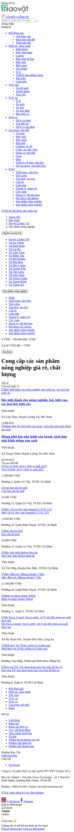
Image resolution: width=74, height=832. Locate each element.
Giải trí (20, 182)
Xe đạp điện (23, 110)
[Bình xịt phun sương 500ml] (18, 595)
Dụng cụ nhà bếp (25, 152)
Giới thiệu (14, 720)
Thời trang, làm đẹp (27, 172)
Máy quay (21, 65)
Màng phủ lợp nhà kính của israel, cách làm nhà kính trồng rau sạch (34, 438)
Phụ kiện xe (22, 114)
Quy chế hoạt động (19, 730)
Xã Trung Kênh (18, 281)
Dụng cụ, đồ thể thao (28, 195)
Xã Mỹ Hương (17, 258)
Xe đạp (20, 107)
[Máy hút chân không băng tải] (19, 552)
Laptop (20, 55)
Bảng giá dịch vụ (18, 726)
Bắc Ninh (14, 220)
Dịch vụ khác (23, 120)
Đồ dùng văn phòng (27, 198)
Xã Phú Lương (17, 265)
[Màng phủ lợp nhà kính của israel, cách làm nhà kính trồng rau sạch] (37, 429)
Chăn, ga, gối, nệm (26, 149)
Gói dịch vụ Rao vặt (17, 16)
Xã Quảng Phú (17, 268)
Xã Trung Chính (18, 278)
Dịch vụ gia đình (25, 126)
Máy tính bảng (24, 52)
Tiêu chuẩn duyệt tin (20, 733)
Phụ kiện (21, 78)
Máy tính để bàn (25, 58)
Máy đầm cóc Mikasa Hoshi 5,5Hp (21, 577)
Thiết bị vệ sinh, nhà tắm (30, 162)
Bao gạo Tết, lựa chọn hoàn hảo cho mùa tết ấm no (30, 670)
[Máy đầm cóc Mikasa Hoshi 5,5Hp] (22, 574)
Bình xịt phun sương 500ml (17, 599)
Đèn (18, 159)
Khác (12, 297)
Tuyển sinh (22, 88)
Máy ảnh (21, 62)
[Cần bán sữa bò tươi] (14, 487)
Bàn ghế (20, 143)
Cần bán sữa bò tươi (12, 491)
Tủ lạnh (20, 133)
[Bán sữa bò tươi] (11, 531)
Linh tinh (21, 185)
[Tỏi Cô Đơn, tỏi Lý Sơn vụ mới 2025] (24, 466)
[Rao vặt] (15, 11)
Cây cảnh (21, 191)
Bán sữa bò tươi (10, 534)
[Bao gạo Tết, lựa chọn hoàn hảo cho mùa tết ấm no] (31, 667)
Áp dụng (7, 352)
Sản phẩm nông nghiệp (29, 204)
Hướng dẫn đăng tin (20, 743)
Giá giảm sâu (23, 36)
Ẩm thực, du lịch (25, 178)
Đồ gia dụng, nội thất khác (31, 165)
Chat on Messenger (33, 828)
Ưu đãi (12, 736)
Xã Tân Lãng (16, 271)
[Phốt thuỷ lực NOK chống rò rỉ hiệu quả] (25, 645)
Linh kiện (21, 81)
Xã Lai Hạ (15, 249)
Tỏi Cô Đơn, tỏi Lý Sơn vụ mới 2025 (22, 469)
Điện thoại (22, 49)
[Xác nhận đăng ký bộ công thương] (22, 792)
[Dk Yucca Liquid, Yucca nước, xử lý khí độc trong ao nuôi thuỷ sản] (37, 620)
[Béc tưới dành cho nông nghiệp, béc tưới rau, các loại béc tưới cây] (37, 392)
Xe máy (20, 104)
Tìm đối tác (22, 123)
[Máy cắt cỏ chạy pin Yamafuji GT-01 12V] (26, 509)
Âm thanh (21, 68)
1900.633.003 (9, 755)
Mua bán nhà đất (25, 39)
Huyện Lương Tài (19, 223)
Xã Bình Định (17, 245)
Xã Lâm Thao (17, 252)
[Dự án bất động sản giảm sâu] (19, 210)
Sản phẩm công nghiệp (29, 201)
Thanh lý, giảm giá (26, 188)
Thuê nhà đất (23, 42)
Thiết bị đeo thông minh (29, 75)
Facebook (14, 764)
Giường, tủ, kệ (24, 146)
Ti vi (18, 71)
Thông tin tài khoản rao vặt (24, 739)
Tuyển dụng (22, 91)
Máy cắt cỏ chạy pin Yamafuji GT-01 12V (25, 512)
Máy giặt (21, 136)
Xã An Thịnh (16, 242)
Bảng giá (14, 723)
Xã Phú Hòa (16, 262)
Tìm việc (21, 94)
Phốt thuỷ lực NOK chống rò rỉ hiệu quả (24, 648)
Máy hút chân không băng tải (18, 555)
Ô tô (18, 101)
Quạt (18, 156)
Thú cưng (21, 175)
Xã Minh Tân (16, 255)
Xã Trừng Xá (16, 284)
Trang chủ (14, 216)
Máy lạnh (21, 139)
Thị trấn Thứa (16, 275)
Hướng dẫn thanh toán (21, 746)
